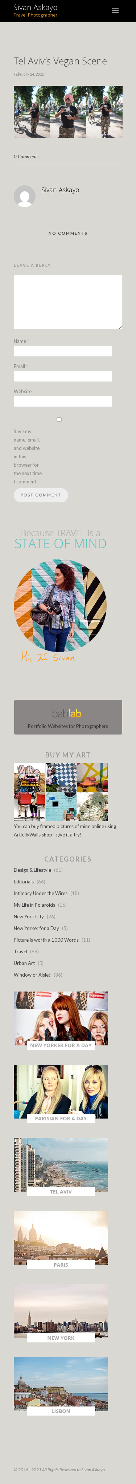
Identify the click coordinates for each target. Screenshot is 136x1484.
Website (23, 391)
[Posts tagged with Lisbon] (61, 1414)
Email (21, 366)
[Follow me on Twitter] (66, 683)
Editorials (24, 882)
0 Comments (26, 156)
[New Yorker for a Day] (61, 1048)
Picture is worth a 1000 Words (46, 940)
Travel (20, 951)
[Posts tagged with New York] (61, 1340)
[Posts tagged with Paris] (61, 1267)
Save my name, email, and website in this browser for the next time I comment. (28, 456)
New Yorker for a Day (36, 928)
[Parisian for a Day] (61, 1121)
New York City (29, 916)
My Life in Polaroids (34, 905)
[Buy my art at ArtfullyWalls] (61, 819)
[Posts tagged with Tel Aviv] (61, 1194)
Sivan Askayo (60, 189)
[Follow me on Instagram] (70, 683)
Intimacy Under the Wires (40, 893)
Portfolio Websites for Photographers (68, 726)
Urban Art (24, 963)
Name (21, 341)
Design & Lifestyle (32, 870)
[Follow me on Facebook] (61, 683)
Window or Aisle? (32, 975)
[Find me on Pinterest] (75, 683)
